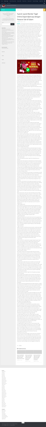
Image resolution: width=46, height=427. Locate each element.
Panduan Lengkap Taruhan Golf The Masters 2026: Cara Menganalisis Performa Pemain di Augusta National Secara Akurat (8, 33)
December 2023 (4, 405)
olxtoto (3, 55)
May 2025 (3, 387)
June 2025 (3, 386)
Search (3, 22)
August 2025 (3, 384)
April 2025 (3, 388)
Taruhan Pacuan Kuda (12, 1)
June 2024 (3, 399)
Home (2, 1)
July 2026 (3, 372)
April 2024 (3, 401)
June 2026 (3, 373)
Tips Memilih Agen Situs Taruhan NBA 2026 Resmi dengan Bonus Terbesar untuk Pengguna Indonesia (8, 42)
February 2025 (4, 390)
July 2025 (3, 385)
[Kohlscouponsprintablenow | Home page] (4, 5)
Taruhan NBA (19, 1)
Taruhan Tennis (3, 3)
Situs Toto (3, 51)
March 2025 (3, 389)
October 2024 (4, 395)
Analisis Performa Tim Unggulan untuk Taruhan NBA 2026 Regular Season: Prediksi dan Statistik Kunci (8, 39)
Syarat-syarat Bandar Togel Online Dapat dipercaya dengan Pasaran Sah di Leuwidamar (37, 357)
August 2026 (3, 371)
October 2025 (4, 382)
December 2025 (4, 380)
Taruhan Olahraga (35, 1)
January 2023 (3, 406)
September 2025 (4, 383)
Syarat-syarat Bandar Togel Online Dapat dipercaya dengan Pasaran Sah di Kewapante (28, 357)
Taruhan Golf (29, 1)
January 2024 (3, 404)
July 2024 (3, 398)
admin (19, 21)
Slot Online (8, 3)
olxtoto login (3, 62)
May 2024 (3, 400)
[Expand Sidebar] (44, 10)
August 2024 (3, 397)
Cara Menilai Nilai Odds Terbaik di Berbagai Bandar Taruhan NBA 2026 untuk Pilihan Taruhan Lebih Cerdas (8, 36)
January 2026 (3, 379)
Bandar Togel (6, 1)
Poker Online (24, 1)
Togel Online (41, 1)
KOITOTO (18, 23)
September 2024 (4, 396)
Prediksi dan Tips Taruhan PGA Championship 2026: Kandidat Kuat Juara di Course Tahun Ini (8, 30)
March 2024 (3, 402)
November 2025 (4, 381)
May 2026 (3, 374)
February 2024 (4, 403)
